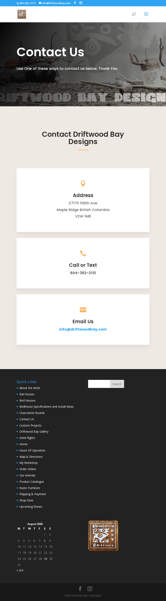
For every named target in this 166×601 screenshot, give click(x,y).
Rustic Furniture (29, 488)
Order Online (27, 469)
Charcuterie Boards (32, 413)
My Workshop (28, 463)
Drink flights (27, 438)
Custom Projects (30, 425)
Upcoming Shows (30, 506)
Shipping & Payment (32, 494)
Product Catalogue (31, 482)
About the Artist (29, 388)
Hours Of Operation (32, 450)
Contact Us (26, 419)
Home (23, 444)
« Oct (20, 570)
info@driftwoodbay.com (83, 329)
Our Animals (27, 475)
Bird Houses (27, 400)
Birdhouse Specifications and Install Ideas (46, 406)
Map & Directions (31, 457)
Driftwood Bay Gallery (33, 431)
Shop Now (26, 500)
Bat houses (26, 394)
